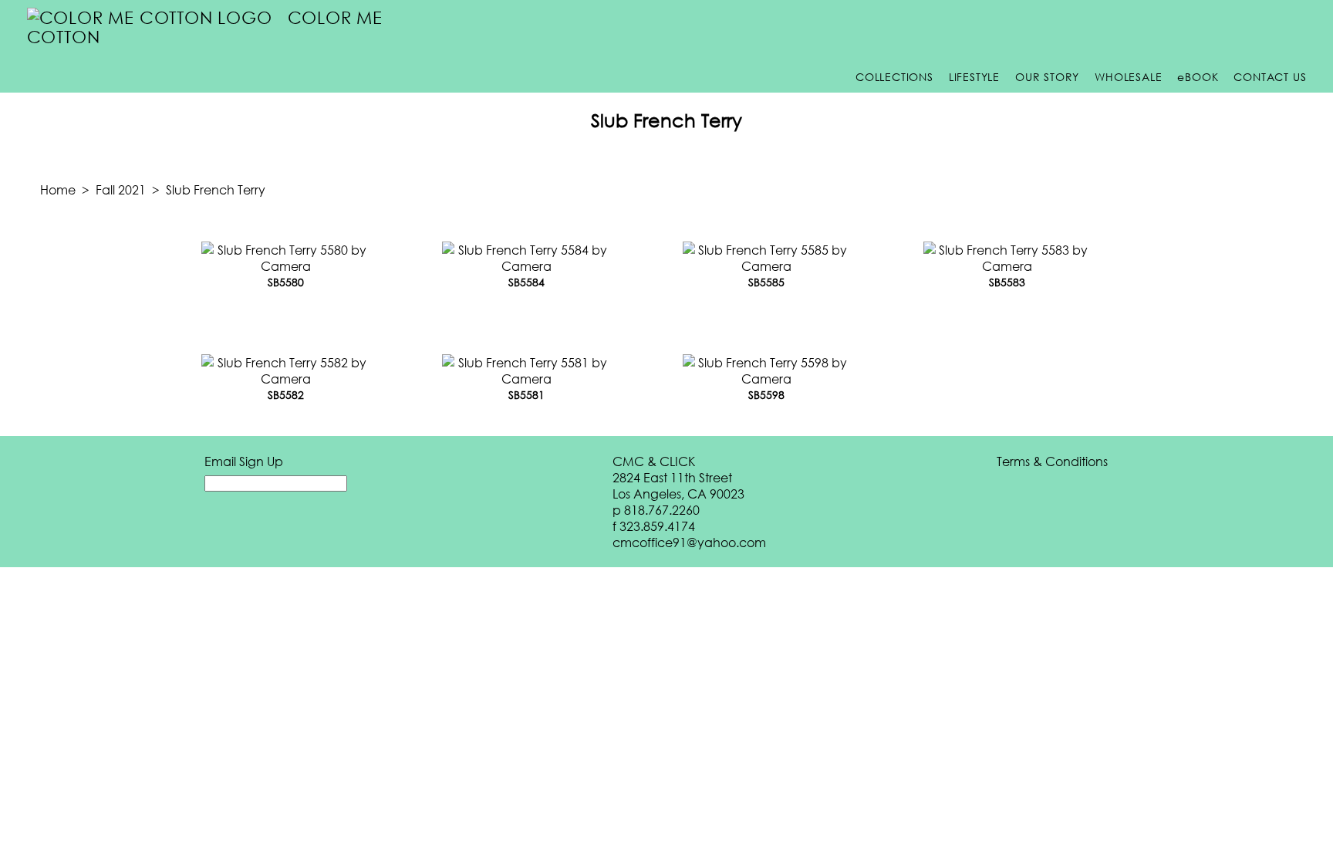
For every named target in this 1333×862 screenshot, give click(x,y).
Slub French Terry (215, 189)
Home (58, 189)
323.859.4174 (657, 526)
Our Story (1047, 76)
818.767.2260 (662, 510)
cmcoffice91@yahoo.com (689, 542)
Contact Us (1269, 76)
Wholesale (1128, 76)
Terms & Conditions (1052, 461)
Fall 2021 (121, 189)
